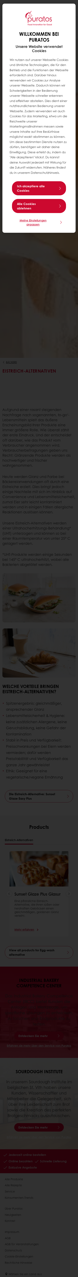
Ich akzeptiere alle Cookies (31, 188)
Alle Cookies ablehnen (26, 206)
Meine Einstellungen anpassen (33, 222)
